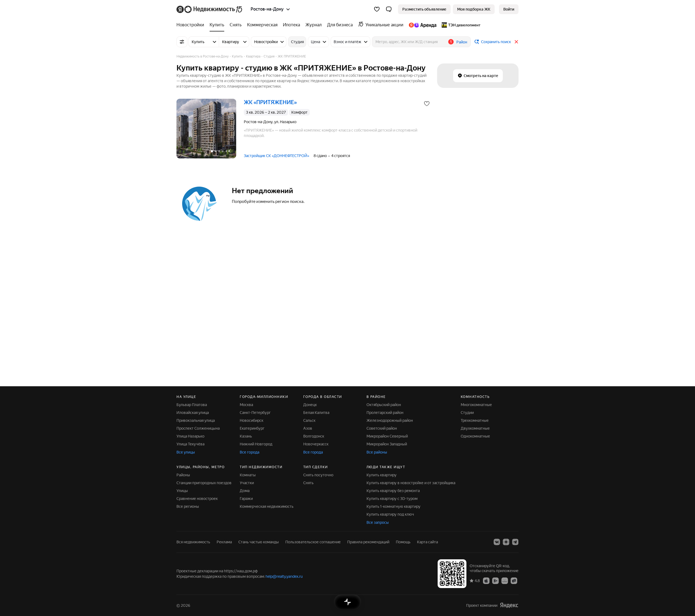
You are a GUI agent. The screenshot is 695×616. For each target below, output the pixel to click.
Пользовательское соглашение (313, 542)
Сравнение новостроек (197, 498)
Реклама (224, 542)
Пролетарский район (385, 412)
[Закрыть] (516, 42)
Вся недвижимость (193, 542)
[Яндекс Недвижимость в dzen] (506, 542)
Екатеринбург (252, 428)
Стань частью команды (258, 542)
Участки (247, 483)
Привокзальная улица (195, 420)
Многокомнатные (476, 405)
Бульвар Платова (191, 405)
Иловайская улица (192, 412)
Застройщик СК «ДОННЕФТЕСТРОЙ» (276, 156)
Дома (244, 491)
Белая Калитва (316, 412)
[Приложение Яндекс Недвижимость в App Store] (486, 580)
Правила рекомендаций (368, 542)
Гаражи (246, 498)
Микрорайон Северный (387, 436)
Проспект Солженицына (198, 428)
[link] (509, 9)
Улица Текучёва (190, 444)
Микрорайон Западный (387, 444)
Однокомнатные (475, 436)
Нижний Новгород (256, 444)
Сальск (309, 420)
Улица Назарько (190, 436)
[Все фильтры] (181, 41)
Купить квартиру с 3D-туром (392, 498)
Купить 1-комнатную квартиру (394, 506)
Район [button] (461, 42)
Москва (246, 405)
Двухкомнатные (475, 428)
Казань (246, 436)
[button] (389, 9)
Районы (183, 475)
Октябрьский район (384, 405)
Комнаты (248, 475)
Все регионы (187, 506)
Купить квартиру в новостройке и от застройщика (411, 483)
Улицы (182, 491)
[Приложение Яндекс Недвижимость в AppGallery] (504, 580)
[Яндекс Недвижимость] (209, 9)
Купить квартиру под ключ (390, 514)
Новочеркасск (315, 444)
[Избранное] (377, 9)
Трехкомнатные (475, 420)
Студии (467, 412)
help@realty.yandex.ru (284, 576)
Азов (307, 428)
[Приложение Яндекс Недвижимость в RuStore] (514, 580)
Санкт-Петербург (255, 412)
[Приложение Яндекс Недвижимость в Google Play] (495, 580)
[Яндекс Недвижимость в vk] (497, 542)
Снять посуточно (318, 475)
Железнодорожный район (390, 420)
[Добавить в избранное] (427, 103)
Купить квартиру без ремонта (393, 491)
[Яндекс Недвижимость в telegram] (515, 542)
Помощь (403, 542)
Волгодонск (313, 436)
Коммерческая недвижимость (266, 506)
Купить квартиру (382, 475)
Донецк (310, 405)
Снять (308, 483)
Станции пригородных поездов (204, 483)
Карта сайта (427, 542)
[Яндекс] (509, 605)
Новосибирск (251, 420)
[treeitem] (191, 24)
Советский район (382, 428)
